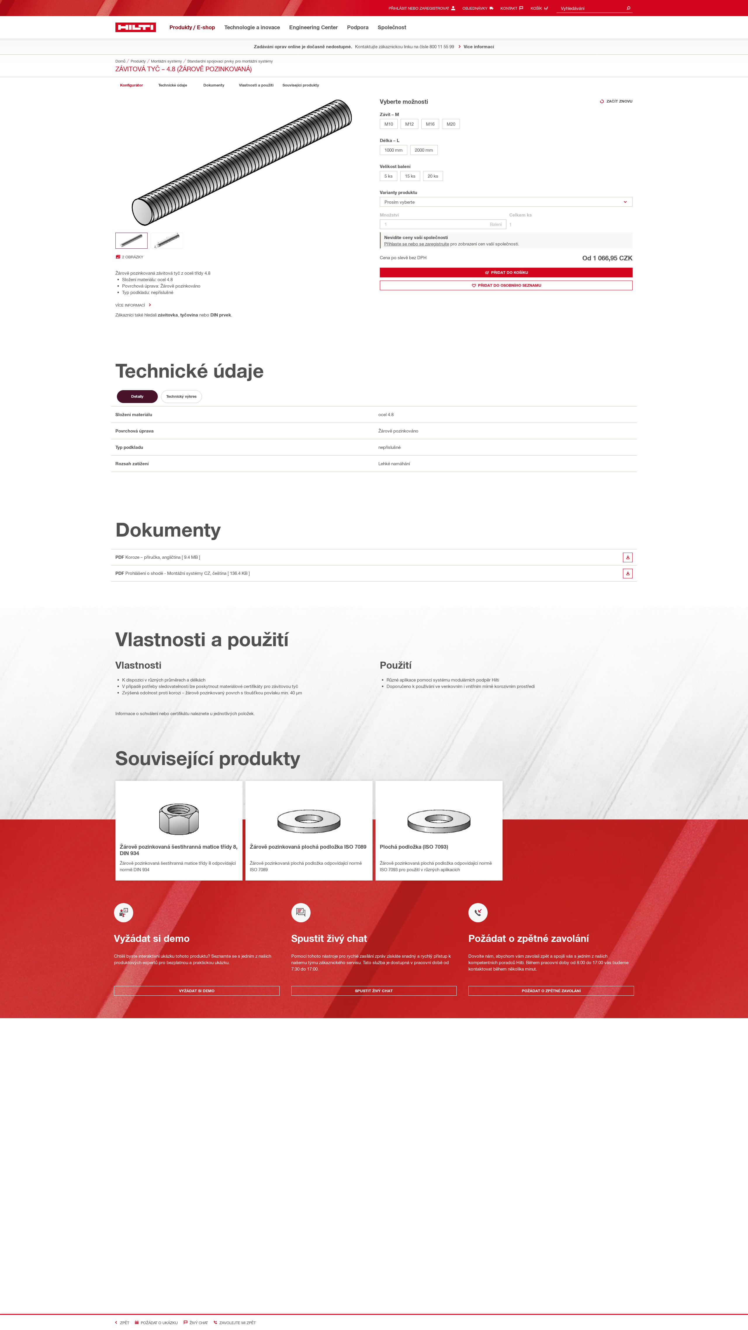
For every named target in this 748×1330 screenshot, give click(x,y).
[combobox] (595, 8)
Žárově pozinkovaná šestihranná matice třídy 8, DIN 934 (179, 849)
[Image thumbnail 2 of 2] (167, 241)
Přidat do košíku (509, 272)
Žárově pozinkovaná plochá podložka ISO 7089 (308, 846)
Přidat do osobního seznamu (509, 285)
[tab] (131, 85)
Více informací (130, 305)
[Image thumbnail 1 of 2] (131, 241)
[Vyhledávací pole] (628, 8)
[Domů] (135, 27)
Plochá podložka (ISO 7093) (414, 846)
